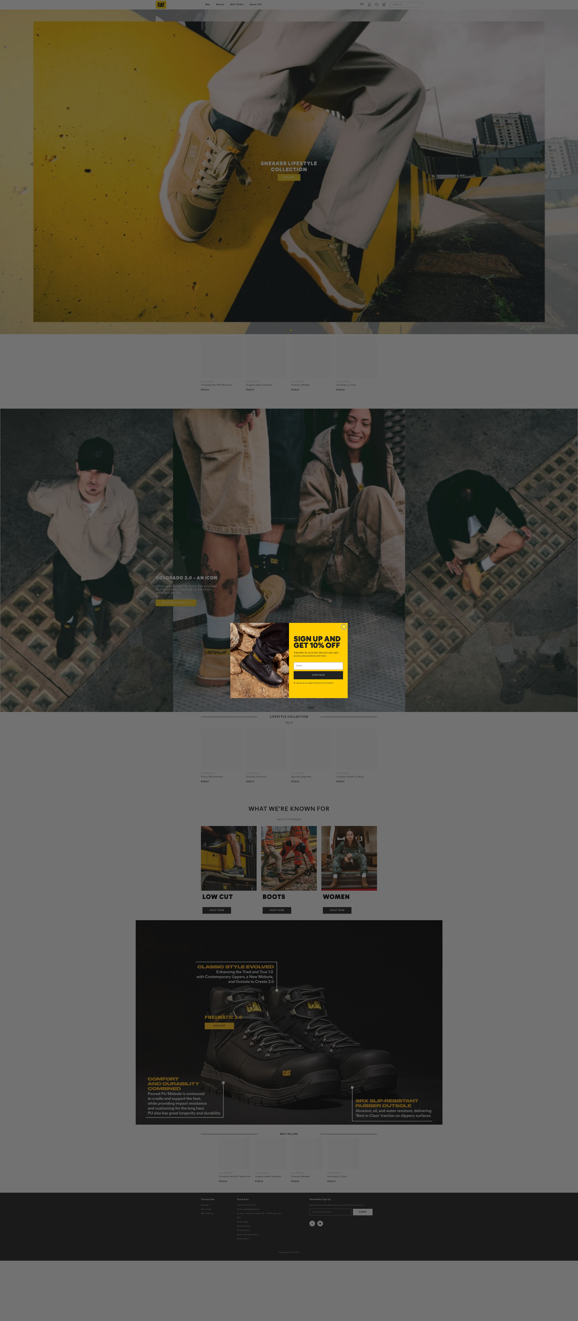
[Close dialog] (343, 626)
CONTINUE (318, 675)
